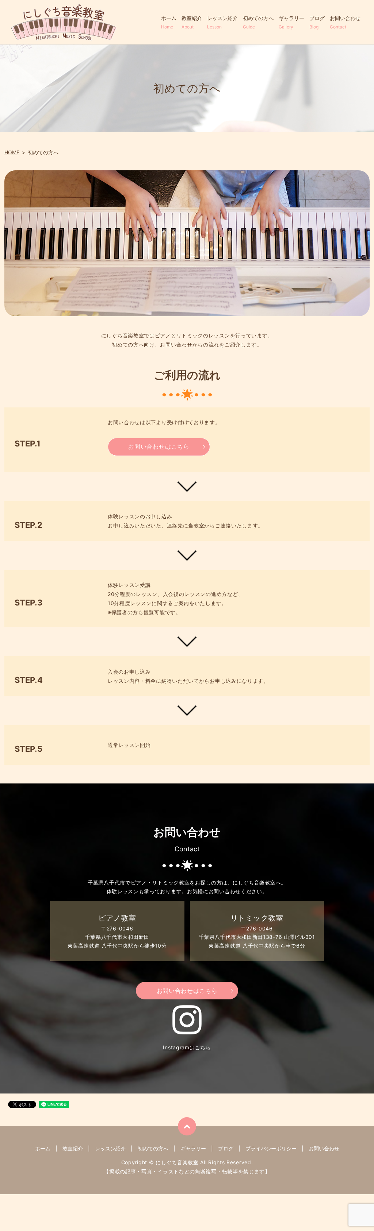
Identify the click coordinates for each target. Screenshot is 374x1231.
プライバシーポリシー (271, 1148)
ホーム (168, 22)
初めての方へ (258, 22)
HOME (11, 152)
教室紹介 (192, 22)
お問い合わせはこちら (158, 446)
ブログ (317, 22)
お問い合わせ (345, 22)
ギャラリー (291, 22)
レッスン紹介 (222, 22)
